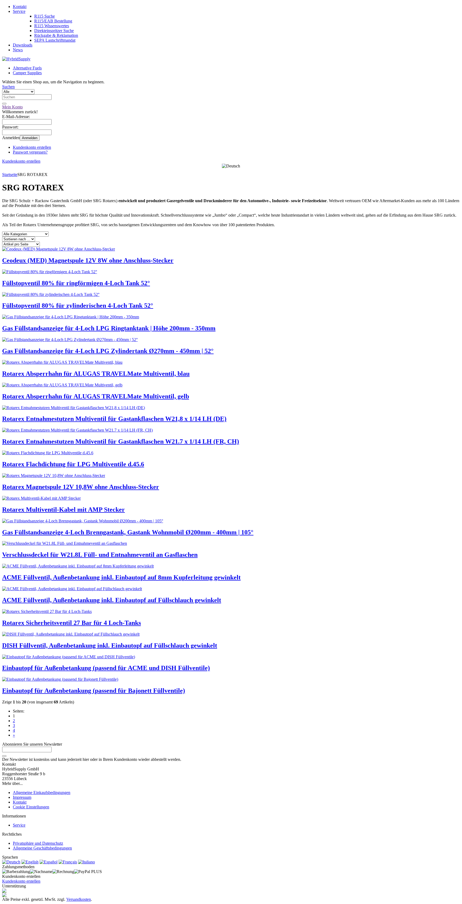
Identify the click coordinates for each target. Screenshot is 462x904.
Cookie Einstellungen (31, 807)
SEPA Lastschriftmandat (54, 40)
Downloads (22, 45)
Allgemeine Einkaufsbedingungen (41, 792)
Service (19, 11)
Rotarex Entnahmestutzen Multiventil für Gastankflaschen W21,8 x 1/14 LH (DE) (114, 418)
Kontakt (19, 6)
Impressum (22, 797)
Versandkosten (78, 899)
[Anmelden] (4, 756)
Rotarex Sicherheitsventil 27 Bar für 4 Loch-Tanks (71, 622)
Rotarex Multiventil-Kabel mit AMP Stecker (63, 509)
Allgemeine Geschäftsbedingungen (42, 848)
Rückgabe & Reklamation (56, 35)
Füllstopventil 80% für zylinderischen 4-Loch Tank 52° (77, 305)
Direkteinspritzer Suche (54, 30)
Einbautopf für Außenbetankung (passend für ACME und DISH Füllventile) (106, 667)
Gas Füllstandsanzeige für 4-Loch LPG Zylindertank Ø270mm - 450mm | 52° (108, 350)
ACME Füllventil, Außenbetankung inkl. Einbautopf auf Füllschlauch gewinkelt (111, 600)
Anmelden (29, 138)
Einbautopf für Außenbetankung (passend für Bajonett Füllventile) (93, 690)
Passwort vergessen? (30, 152)
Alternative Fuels (27, 68)
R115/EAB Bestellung (53, 21)
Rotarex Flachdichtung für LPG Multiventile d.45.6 (73, 464)
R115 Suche (44, 16)
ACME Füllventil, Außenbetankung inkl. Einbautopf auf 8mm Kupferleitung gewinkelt (121, 577)
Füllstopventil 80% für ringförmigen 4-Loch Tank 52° (76, 283)
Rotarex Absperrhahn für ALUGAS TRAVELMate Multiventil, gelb (95, 396)
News (18, 50)
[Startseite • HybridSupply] (16, 59)
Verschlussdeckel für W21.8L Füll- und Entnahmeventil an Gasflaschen (100, 554)
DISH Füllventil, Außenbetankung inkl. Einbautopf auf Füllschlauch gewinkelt (109, 645)
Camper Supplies (27, 73)
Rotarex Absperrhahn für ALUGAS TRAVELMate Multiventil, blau (96, 373)
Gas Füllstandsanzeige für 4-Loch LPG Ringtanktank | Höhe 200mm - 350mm (108, 328)
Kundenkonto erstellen (32, 147)
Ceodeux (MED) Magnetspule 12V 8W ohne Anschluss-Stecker (88, 260)
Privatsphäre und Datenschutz (38, 843)
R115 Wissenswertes (51, 26)
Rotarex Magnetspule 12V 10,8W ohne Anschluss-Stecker (80, 486)
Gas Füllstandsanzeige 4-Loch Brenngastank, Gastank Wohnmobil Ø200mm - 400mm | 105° (127, 532)
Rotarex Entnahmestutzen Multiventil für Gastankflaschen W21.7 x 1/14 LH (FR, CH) (120, 441)
